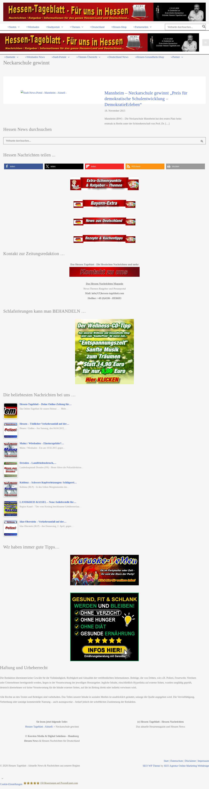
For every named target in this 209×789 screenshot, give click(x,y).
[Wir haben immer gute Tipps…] (104, 570)
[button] (18, 27)
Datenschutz (176, 760)
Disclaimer (190, 760)
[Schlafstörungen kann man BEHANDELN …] (104, 351)
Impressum (203, 760)
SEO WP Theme (151, 765)
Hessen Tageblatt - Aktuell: (39, 726)
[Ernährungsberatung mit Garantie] (104, 627)
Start (166, 760)
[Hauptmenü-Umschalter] (205, 42)
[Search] (204, 27)
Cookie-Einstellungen (11, 784)
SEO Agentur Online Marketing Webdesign (186, 765)
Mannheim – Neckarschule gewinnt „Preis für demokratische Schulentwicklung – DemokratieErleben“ (145, 99)
